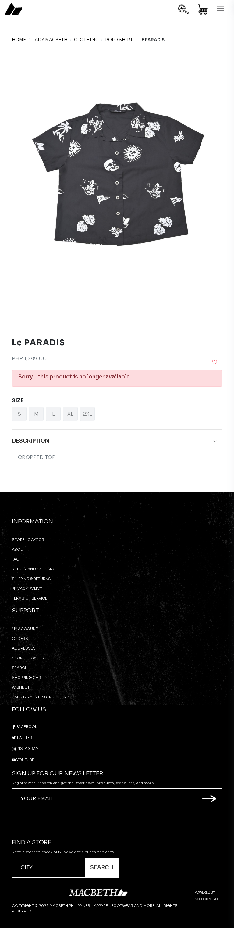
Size (18, 400)
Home (19, 39)
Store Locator (28, 539)
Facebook (26, 726)
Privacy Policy (27, 588)
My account (25, 628)
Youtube (25, 760)
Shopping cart (27, 677)
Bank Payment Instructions (40, 697)
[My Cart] (203, 10)
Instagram (27, 748)
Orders (20, 638)
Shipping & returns (31, 578)
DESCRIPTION (30, 441)
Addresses (24, 648)
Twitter (24, 737)
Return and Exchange (35, 569)
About (18, 549)
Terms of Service (29, 598)
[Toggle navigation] (220, 10)
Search (20, 667)
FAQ (16, 559)
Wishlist (21, 687)
